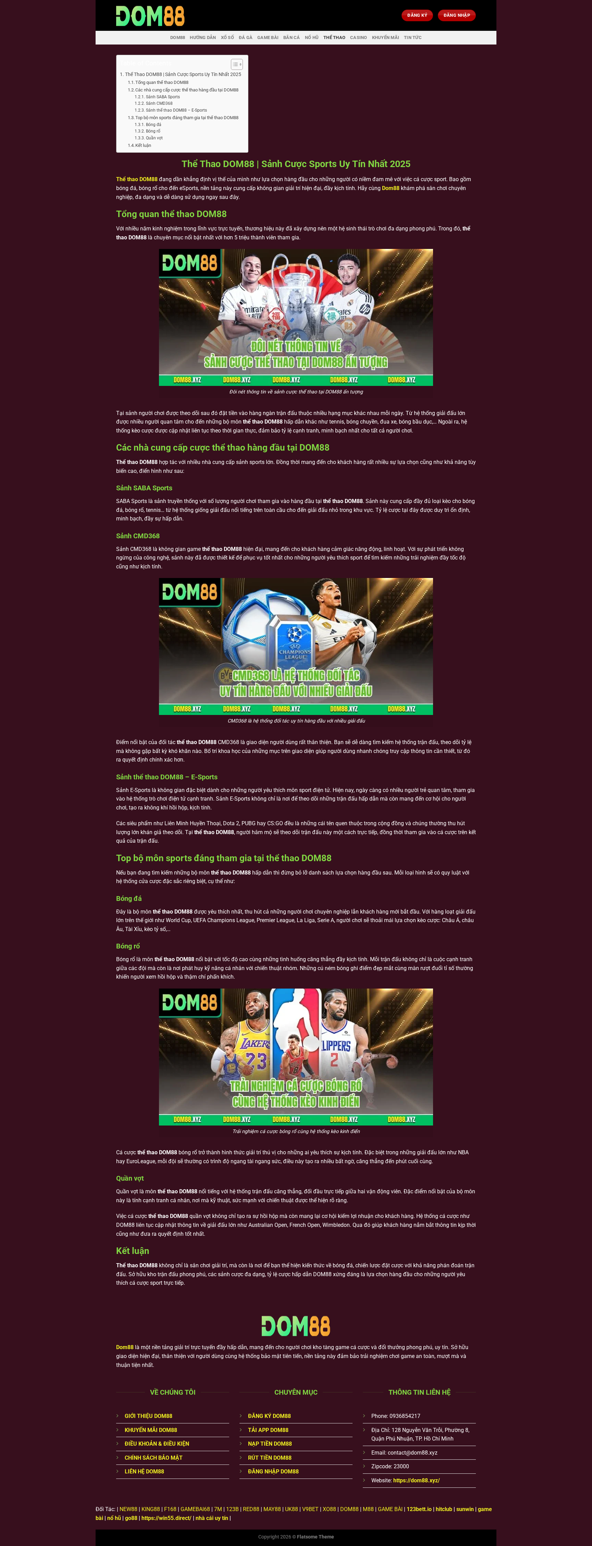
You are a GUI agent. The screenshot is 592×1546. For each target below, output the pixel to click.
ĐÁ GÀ (245, 37)
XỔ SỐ (227, 37)
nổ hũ (114, 1518)
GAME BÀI (268, 37)
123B (232, 1509)
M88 (368, 1509)
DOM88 (177, 37)
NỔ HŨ (312, 37)
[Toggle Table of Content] (233, 64)
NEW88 (128, 1509)
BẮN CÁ (291, 37)
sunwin (465, 1509)
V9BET (310, 1509)
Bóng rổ (153, 131)
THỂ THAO (334, 37)
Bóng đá (153, 124)
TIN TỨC (413, 37)
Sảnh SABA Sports (163, 97)
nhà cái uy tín (212, 1518)
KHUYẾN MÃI (385, 37)
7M (218, 1509)
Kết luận (143, 145)
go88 (131, 1518)
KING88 (150, 1509)
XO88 (329, 1509)
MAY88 (272, 1509)
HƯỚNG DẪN (203, 37)
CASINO (358, 37)
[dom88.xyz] (150, 15)
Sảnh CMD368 (159, 103)
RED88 (251, 1509)
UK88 (291, 1509)
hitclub (444, 1509)
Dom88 (390, 188)
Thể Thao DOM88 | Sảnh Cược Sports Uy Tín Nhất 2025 (183, 74)
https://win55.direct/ (166, 1518)
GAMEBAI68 (195, 1509)
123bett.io (419, 1509)
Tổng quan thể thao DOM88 (161, 82)
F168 (170, 1509)
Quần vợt (154, 138)
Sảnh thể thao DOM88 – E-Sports (176, 110)
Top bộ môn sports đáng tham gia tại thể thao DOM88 (186, 117)
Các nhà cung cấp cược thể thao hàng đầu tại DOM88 (186, 89)
